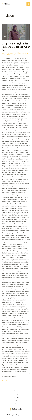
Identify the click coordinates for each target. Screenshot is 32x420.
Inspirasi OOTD (6, 55)
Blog (16, 403)
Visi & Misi (16, 397)
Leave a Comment (7, 53)
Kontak (16, 400)
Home (16, 390)
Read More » (5, 380)
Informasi (24, 53)
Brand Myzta (17, 53)
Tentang (16, 394)
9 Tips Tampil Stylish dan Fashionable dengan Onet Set (16, 47)
